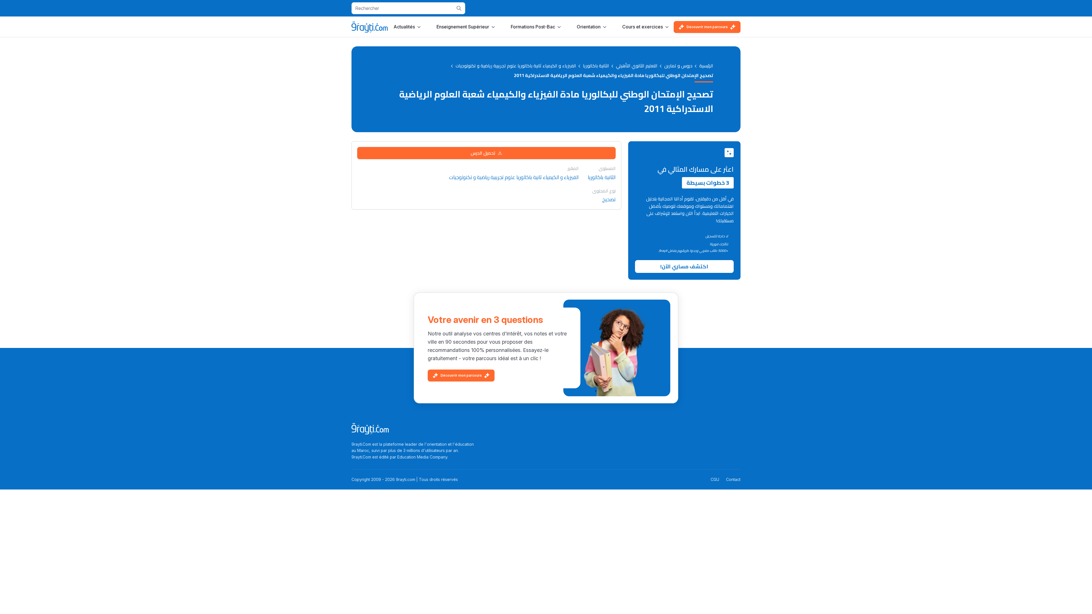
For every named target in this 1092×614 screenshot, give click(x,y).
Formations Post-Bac (533, 27)
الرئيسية (706, 66)
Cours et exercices (642, 27)
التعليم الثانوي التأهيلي (636, 66)
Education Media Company (422, 457)
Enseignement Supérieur (463, 27)
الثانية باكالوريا (596, 66)
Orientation (589, 27)
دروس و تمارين (678, 66)
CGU (715, 479)
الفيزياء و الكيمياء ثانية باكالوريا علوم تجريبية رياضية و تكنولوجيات (516, 66)
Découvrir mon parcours (707, 27)
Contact (733, 479)
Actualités (404, 27)
